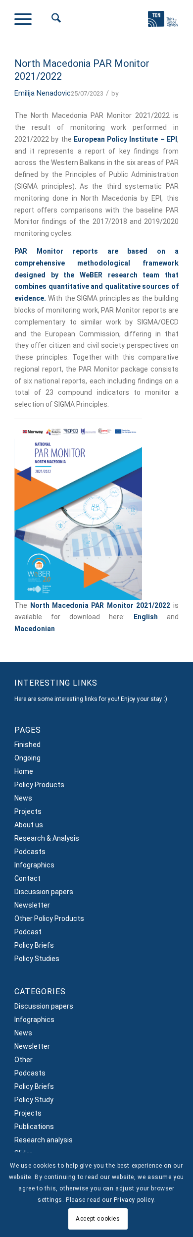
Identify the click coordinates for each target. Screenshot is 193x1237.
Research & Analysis (46, 838)
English (146, 617)
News (23, 798)
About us (28, 825)
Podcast (28, 932)
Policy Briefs (34, 945)
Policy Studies (36, 959)
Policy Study (33, 1100)
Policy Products (39, 785)
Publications (34, 1126)
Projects (28, 811)
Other (23, 1060)
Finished (27, 745)
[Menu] (28, 20)
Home (23, 771)
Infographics (34, 865)
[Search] (51, 20)
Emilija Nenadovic (42, 93)
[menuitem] (51, 20)
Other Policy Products (49, 918)
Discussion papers (43, 892)
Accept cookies (98, 1218)
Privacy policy (133, 1199)
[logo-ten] (157, 22)
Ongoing (27, 758)
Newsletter (32, 905)
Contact (27, 878)
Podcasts (30, 852)
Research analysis (43, 1140)
